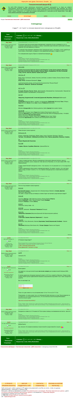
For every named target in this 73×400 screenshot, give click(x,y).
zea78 (8, 238)
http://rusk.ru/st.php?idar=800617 (26, 300)
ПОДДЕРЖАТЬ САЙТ (24, 385)
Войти (45, 16)
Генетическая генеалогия (12, 19)
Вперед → (40, 35)
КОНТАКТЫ (39, 383)
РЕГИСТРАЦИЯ (27, 16)
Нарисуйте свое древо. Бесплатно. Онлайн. (35, 1)
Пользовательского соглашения (36, 391)
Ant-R (8, 266)
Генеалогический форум (8, 346)
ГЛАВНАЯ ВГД (40, 385)
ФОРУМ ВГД (55, 385)
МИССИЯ (24, 383)
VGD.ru (9, 16)
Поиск (63, 16)
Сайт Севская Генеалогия (26, 245)
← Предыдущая (7, 36)
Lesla (25, 38)
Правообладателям (9, 396)
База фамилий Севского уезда (28, 247)
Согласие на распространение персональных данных (16, 392)
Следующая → (8, 39)
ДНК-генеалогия (25, 19)
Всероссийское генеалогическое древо (20, 395)
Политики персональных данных (55, 391)
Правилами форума (48, 392)
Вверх (68, 42)
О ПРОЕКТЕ (8, 383)
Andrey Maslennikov (33, 38)
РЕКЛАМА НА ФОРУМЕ (56, 383)
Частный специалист (9, 272)
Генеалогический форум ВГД (40, 4)
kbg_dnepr (9, 42)
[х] (51, 1)
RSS (25, 393)
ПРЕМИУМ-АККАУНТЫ (8, 385)
